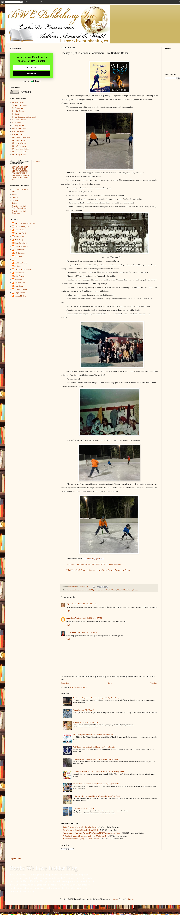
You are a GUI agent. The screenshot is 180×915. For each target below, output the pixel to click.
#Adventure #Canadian (74, 590)
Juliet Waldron (19, 276)
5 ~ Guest (15, 114)
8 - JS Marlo (16, 122)
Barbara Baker (19, 230)
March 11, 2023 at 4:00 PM (87, 632)
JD (15, 260)
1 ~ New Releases (18, 102)
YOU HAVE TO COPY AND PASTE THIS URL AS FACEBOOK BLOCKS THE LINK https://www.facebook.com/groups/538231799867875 (20, 173)
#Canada (113, 590)
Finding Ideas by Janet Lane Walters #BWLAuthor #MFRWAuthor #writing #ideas (91, 833)
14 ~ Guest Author (18, 140)
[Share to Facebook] (105, 587)
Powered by (26, 81)
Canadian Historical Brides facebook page (19, 207)
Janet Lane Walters (73, 618)
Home (110, 683)
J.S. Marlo (18, 256)
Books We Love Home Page (20, 190)
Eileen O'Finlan (19, 250)
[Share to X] (102, 587)
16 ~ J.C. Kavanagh (19, 146)
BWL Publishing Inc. (21, 227)
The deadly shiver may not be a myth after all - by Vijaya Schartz (96, 784)
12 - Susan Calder (18, 134)
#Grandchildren (122, 590)
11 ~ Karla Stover (18, 131)
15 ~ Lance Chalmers (19, 143)
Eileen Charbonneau (21, 246)
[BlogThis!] (100, 587)
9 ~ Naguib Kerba (18, 125)
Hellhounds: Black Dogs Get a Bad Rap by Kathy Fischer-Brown (95, 759)
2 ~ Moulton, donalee (19, 105)
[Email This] (98, 587)
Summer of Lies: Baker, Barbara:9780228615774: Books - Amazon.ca (93, 564)
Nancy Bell (18, 279)
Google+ (15, 200)
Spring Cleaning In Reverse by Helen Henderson (79, 827)
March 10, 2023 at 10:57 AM (92, 618)
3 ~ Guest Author (18, 108)
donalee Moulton (20, 296)
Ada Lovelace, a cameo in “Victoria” (85, 722)
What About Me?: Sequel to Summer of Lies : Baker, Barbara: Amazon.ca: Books (98, 570)
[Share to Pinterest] (107, 587)
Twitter (14, 203)
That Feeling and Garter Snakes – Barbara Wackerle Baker (93, 734)
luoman (115, 899)
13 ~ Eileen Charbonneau (21, 137)
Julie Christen (19, 273)
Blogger (130, 899)
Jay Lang (17, 266)
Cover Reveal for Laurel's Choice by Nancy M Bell (80, 830)
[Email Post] (93, 587)
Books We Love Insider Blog (44, 868)
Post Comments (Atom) (78, 687)
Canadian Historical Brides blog (19, 212)
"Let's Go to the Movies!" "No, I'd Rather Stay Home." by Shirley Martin (98, 771)
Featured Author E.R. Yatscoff (83, 710)
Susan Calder (19, 286)
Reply (68, 610)
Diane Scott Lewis (20, 243)
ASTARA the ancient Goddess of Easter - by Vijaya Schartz (93, 747)
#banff (108, 590)
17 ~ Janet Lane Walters (20, 149)
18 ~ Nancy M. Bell (19, 152)
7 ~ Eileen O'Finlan (19, 120)
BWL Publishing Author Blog (24, 223)
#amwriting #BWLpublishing (91, 590)
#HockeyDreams (132, 590)
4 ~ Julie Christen (18, 111)
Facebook (15, 197)
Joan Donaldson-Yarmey (22, 269)
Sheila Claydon (19, 283)
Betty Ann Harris (20, 233)
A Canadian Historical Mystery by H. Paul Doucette (81, 839)
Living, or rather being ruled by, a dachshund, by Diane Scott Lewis (96, 796)
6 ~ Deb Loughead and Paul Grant (24, 117)
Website (14, 194)
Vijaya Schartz (71, 603)
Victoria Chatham (20, 289)
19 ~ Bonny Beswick (19, 155)
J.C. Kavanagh (72, 632)
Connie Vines (19, 236)
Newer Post (65, 683)
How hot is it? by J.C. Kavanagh (84, 808)
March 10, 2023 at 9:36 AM (87, 604)
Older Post (153, 683)
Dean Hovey (18, 240)
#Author (103, 590)
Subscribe (31, 74)
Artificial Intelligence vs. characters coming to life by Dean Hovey (96, 698)
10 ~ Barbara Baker (19, 128)
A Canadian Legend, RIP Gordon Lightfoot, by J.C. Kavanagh (84, 836)
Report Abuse (15, 858)
